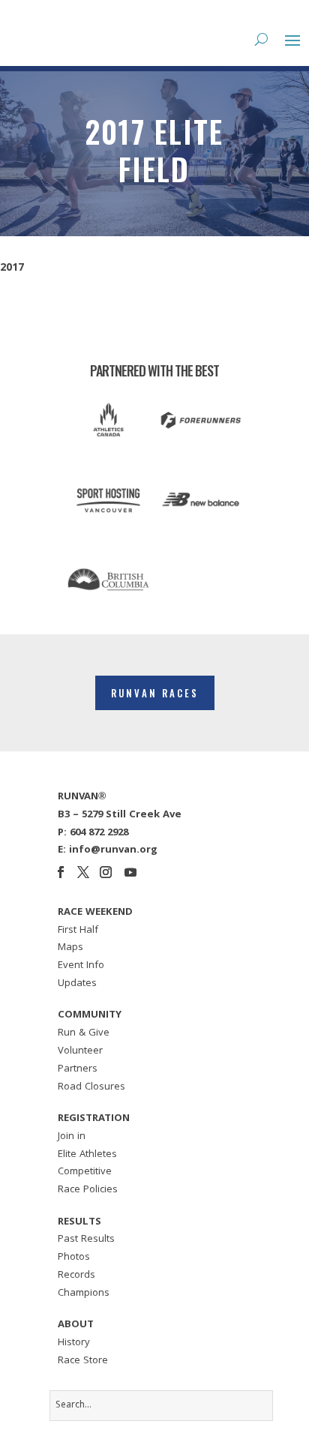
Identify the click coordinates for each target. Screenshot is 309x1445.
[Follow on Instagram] (106, 872)
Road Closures (91, 1087)
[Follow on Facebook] (61, 872)
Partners (78, 1069)
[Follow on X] (83, 872)
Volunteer (80, 1051)
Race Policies (88, 1190)
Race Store (83, 1361)
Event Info (81, 966)
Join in (72, 1137)
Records (76, 1275)
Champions (84, 1293)
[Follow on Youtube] (130, 872)
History (74, 1343)
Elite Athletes (87, 1155)
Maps (70, 948)
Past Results (86, 1239)
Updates (77, 984)
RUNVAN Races (155, 692)
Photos (74, 1257)
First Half (78, 930)
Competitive (85, 1172)
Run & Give (84, 1033)
